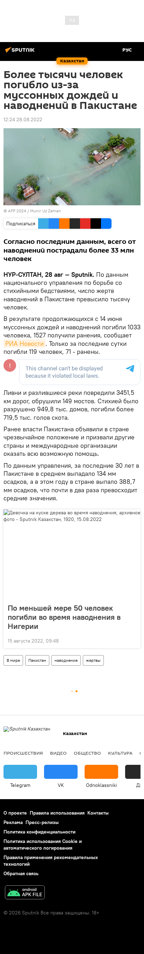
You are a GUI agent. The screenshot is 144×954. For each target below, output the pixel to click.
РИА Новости (24, 343)
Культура (120, 753)
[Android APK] (25, 893)
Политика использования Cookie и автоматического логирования (42, 844)
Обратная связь (20, 873)
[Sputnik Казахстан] (20, 52)
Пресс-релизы (42, 822)
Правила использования (57, 813)
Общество (87, 753)
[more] (132, 640)
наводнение (66, 660)
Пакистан (37, 660)
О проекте (15, 813)
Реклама (13, 822)
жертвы (93, 660)
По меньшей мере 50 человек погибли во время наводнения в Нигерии (64, 617)
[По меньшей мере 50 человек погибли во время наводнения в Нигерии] (72, 554)
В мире (13, 660)
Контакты (98, 813)
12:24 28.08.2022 (22, 119)
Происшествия (23, 753)
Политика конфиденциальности (39, 832)
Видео (58, 753)
